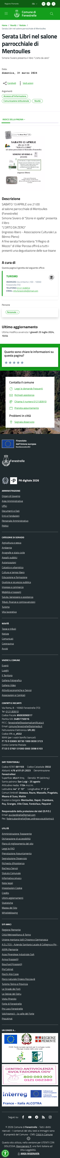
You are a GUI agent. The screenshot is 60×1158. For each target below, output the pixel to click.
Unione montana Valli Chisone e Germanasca (25, 939)
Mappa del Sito (9, 908)
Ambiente (7, 547)
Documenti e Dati (11, 511)
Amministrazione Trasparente (17, 834)
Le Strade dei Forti (11, 989)
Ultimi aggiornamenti (12, 898)
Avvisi (5, 648)
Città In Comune (44, 1134)
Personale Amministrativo (15, 521)
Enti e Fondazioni (10, 516)
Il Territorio (7, 675)
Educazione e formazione (14, 577)
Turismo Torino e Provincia (15, 984)
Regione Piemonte (12, 3)
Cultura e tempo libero (13, 572)
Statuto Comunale (11, 873)
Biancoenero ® (23, 1146)
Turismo (6, 607)
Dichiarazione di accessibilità (16, 838)
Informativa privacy (12, 878)
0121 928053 (23, 288)
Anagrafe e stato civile (13, 552)
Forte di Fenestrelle (12, 1004)
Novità (13, 25)
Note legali (7, 883)
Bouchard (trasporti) (12, 964)
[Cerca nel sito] (51, 13)
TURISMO (12, 276)
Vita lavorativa (9, 612)
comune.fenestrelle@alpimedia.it (25, 726)
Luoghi (5, 670)
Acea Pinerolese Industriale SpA (18, 954)
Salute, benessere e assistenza (17, 597)
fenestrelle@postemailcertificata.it (26, 722)
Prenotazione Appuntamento (17, 853)
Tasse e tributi (9, 629)
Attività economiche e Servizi (17, 690)
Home (4, 25)
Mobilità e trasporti (11, 592)
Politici (5, 526)
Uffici (4, 506)
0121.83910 (12, 711)
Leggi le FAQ (8, 848)
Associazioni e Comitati (13, 695)
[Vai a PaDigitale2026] (20, 480)
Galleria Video (9, 685)
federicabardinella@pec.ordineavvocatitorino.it (30, 818)
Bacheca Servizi (10, 868)
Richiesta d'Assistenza (13, 863)
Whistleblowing (10, 913)
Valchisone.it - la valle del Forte (18, 1013)
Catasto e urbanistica (12, 567)
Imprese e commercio (13, 587)
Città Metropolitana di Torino (16, 934)
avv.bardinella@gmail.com (22, 815)
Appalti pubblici (9, 557)
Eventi (5, 665)
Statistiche (7, 903)
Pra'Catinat (7, 969)
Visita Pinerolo (9, 999)
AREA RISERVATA (30, 1153)
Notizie (22, 25)
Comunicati (7, 638)
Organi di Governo (11, 496)
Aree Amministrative (12, 501)
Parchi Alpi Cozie (10, 974)
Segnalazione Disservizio (14, 858)
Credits (5, 893)
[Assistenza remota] (28, 1138)
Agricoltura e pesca (11, 543)
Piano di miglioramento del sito (17, 843)
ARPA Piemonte (10, 949)
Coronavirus (8, 643)
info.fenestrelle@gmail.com (25, 291)
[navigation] (6, 13)
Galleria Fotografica (12, 680)
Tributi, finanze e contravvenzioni (18, 602)
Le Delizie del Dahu (11, 994)
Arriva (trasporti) (10, 959)
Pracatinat (7, 1018)
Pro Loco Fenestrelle (12, 1008)
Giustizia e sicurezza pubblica (16, 582)
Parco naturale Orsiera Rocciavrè (18, 979)
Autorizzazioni (9, 562)
